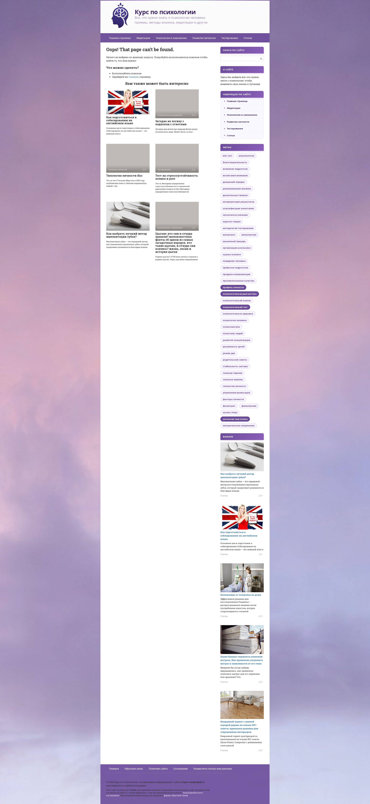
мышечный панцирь (234, 241)
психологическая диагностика (240, 293)
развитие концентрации (236, 340)
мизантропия (249, 234)
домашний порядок (234, 182)
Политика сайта (158, 768)
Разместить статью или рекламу (213, 768)
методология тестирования (238, 228)
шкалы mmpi (230, 412)
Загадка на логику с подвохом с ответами (170, 122)
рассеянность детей (234, 346)
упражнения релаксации (236, 392)
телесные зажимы (233, 379)
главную (133, 76)
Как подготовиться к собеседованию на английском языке (121, 120)
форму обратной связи (176, 795)
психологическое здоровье (238, 313)
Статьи (248, 37)
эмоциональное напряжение (239, 425)
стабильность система (235, 366)
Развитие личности (204, 37)
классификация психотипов (238, 208)
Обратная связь (134, 768)
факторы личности (233, 399)
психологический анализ (237, 300)
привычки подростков (235, 267)
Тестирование (229, 37)
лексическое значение (235, 215)
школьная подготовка (235, 419)
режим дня (229, 353)
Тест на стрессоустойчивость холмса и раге (176, 177)
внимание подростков (235, 168)
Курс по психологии (165, 12)
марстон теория (231, 221)
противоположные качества (238, 280)
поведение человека (234, 261)
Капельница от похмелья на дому (240, 594)
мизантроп (229, 234)
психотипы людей (233, 333)
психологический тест (235, 307)
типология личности (234, 386)
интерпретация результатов (238, 201)
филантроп (229, 406)
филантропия (249, 406)
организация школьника (237, 247)
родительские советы (235, 359)
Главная (114, 768)
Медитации (143, 37)
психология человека (235, 320)
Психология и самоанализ (171, 37)
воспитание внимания (235, 175)
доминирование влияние (237, 188)
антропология (246, 155)
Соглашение (180, 768)
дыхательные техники (235, 195)
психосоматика (231, 326)
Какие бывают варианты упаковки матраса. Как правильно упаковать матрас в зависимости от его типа (241, 660)
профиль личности (233, 287)
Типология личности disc (124, 175)
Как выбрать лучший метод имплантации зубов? (126, 235)
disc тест (227, 155)
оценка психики (232, 254)
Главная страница (120, 37)
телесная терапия (232, 373)
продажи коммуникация (236, 274)
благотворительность (235, 162)
